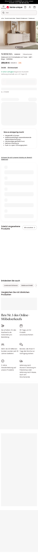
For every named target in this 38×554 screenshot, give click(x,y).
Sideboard (32, 18)
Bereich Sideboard (21, 18)
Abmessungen (13, 67)
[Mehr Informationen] (26, 74)
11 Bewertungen (27, 54)
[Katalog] (3, 6)
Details (3, 67)
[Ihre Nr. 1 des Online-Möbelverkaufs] (14, 7)
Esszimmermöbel (10, 18)
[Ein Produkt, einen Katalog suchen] (3, 12)
